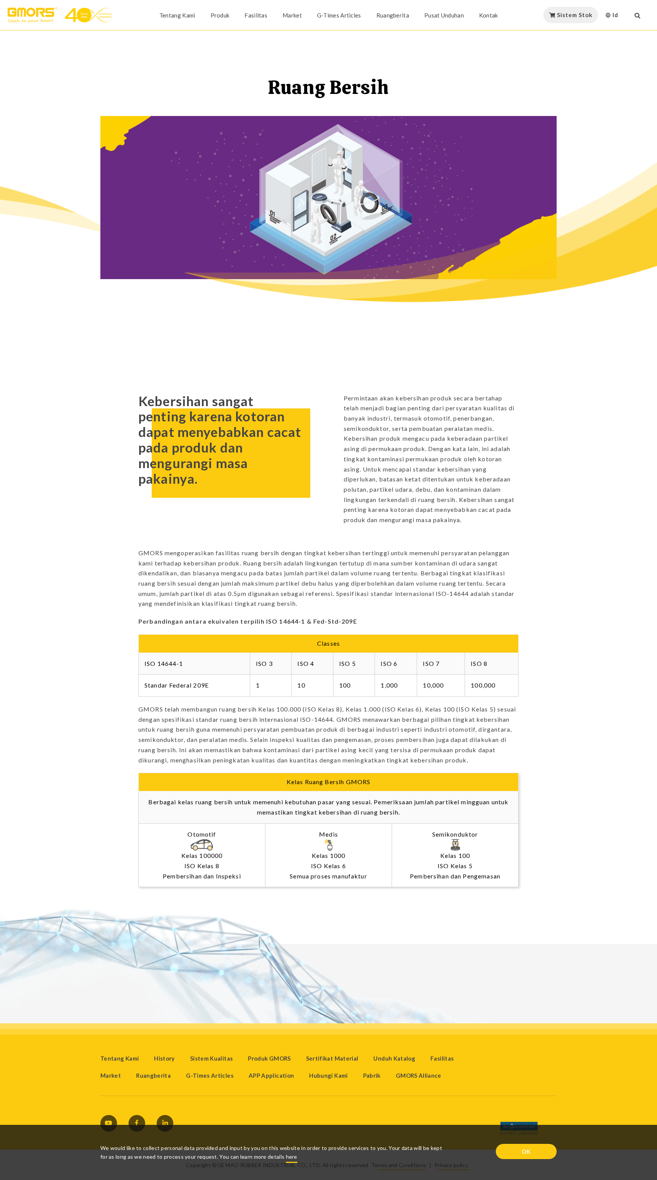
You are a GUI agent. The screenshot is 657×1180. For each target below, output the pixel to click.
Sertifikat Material (332, 1058)
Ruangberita (392, 15)
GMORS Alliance (418, 1075)
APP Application (271, 1075)
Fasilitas (255, 15)
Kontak (488, 15)
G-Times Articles (339, 15)
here (291, 1156)
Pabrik (372, 1075)
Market (292, 15)
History (164, 1058)
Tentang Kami (177, 15)
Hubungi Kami (328, 1075)
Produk (220, 15)
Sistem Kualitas (211, 1058)
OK (526, 1151)
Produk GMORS (269, 1058)
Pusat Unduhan (444, 15)
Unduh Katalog (394, 1058)
